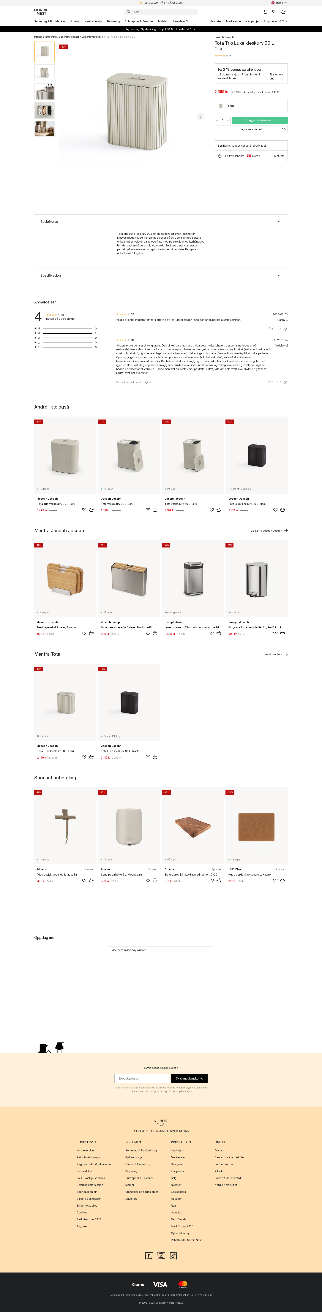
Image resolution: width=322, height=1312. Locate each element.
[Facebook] (149, 1255)
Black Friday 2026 (182, 1226)
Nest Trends (178, 1219)
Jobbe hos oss (224, 1164)
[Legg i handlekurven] (91, 509)
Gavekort (131, 1198)
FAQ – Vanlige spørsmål (91, 1178)
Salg (173, 1178)
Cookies (82, 1212)
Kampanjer (253, 21)
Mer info (279, 155)
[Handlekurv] (283, 11)
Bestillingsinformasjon (90, 1184)
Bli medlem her (276, 76)
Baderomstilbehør (69, 36)
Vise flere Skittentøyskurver (128, 950)
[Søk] (128, 12)
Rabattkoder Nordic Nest (186, 1240)
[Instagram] (161, 1255)
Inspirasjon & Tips (276, 21)
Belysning (113, 21)
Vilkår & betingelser (89, 1198)
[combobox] (279, 3)
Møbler (162, 21)
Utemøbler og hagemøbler (141, 1191)
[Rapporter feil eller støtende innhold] (285, 329)
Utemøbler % (180, 21)
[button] (223, 55)
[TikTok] (173, 1255)
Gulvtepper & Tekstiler (139, 21)
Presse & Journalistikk (228, 1178)
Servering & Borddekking (50, 21)
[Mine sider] (265, 11)
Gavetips (176, 1212)
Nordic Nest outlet (226, 1184)
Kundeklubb (84, 1171)
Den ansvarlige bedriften (230, 1157)
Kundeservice (85, 1150)
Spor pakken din (87, 1191)
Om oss (219, 1150)
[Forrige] (67, 116)
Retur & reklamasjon (89, 1157)
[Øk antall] (228, 120)
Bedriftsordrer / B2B (89, 1219)
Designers (177, 1164)
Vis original (145, 382)
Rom (173, 1205)
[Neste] (200, 116)
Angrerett (82, 1226)
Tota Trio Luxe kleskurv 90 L (119, 36)
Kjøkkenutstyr (94, 21)
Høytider (176, 1198)
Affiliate (219, 1171)
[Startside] (41, 12)
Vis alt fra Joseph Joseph (266, 530)
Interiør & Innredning (45, 36)
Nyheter (216, 21)
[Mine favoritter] (274, 11)
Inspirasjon (177, 1150)
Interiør (75, 21)
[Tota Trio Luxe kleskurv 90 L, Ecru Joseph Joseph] (134, 116)
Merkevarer (233, 21)
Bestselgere (178, 1191)
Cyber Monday (180, 1233)
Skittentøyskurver (91, 36)
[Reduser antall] (217, 120)
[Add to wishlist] (84, 509)
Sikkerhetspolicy (87, 1205)
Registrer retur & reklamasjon (94, 1164)
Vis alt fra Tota (273, 654)
